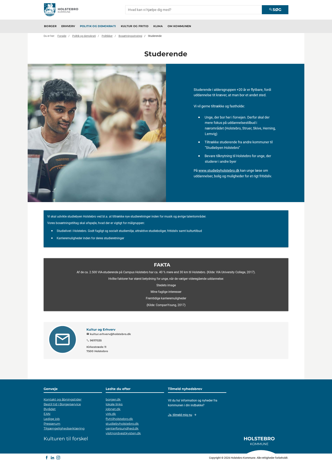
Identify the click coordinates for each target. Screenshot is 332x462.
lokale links (114, 404)
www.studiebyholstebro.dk (218, 170)
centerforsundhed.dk (122, 428)
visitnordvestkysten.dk (123, 433)
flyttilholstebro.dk (119, 419)
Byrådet (50, 409)
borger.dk (113, 399)
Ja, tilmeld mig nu (180, 415)
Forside (61, 35)
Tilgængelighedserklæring (64, 428)
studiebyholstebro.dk (122, 424)
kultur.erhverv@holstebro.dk (108, 334)
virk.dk (111, 414)
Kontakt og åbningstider (62, 399)
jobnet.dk (113, 409)
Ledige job (52, 419)
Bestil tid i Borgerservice (62, 404)
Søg (275, 9)
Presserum (52, 424)
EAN (47, 414)
